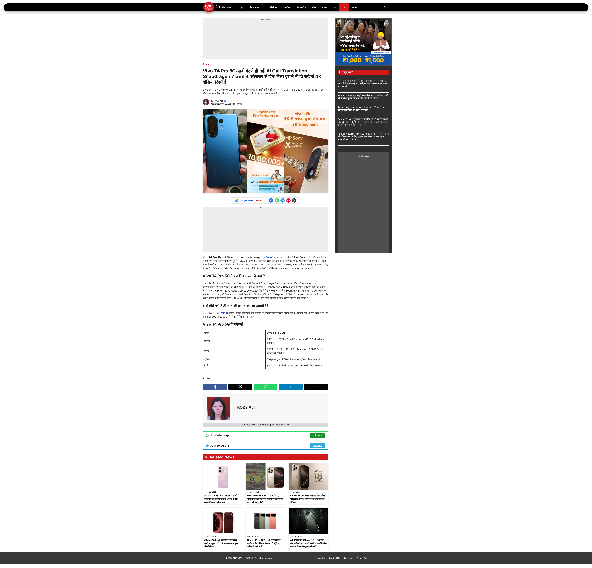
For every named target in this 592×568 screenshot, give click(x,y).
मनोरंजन (287, 7)
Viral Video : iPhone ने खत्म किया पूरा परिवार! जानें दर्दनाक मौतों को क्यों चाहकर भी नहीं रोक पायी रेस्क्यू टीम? (265, 498)
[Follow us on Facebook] (271, 200)
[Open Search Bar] (385, 7)
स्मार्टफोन (266, 257)
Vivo (207, 378)
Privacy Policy (363, 558)
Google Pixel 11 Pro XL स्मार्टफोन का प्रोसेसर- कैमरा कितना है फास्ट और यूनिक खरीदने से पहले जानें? (263, 543)
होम (242, 7)
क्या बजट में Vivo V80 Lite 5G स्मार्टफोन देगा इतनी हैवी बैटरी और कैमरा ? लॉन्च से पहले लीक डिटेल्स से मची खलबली (221, 498)
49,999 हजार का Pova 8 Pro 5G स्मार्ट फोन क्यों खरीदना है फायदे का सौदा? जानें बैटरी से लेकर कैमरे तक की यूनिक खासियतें (308, 543)
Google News (246, 200)
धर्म (335, 7)
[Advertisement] (259, 27)
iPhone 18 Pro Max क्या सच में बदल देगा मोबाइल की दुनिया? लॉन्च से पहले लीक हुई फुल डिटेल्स (307, 498)
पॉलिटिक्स (273, 7)
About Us (321, 558)
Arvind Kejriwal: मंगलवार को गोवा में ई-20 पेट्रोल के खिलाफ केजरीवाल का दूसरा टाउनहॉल (361, 108)
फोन (223, 313)
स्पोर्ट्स (324, 7)
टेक (343, 7)
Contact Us (334, 558)
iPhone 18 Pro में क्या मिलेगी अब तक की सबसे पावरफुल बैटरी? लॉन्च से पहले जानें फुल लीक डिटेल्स (221, 543)
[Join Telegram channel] (282, 200)
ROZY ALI (218, 101)
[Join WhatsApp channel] (277, 200)
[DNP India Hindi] (218, 7)
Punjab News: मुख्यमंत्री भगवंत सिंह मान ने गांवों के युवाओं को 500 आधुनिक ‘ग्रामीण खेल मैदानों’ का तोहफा (363, 97)
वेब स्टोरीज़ (301, 7)
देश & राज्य (254, 7)
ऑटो (314, 7)
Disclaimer (348, 558)
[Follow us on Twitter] (294, 200)
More (355, 7)
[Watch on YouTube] (288, 200)
